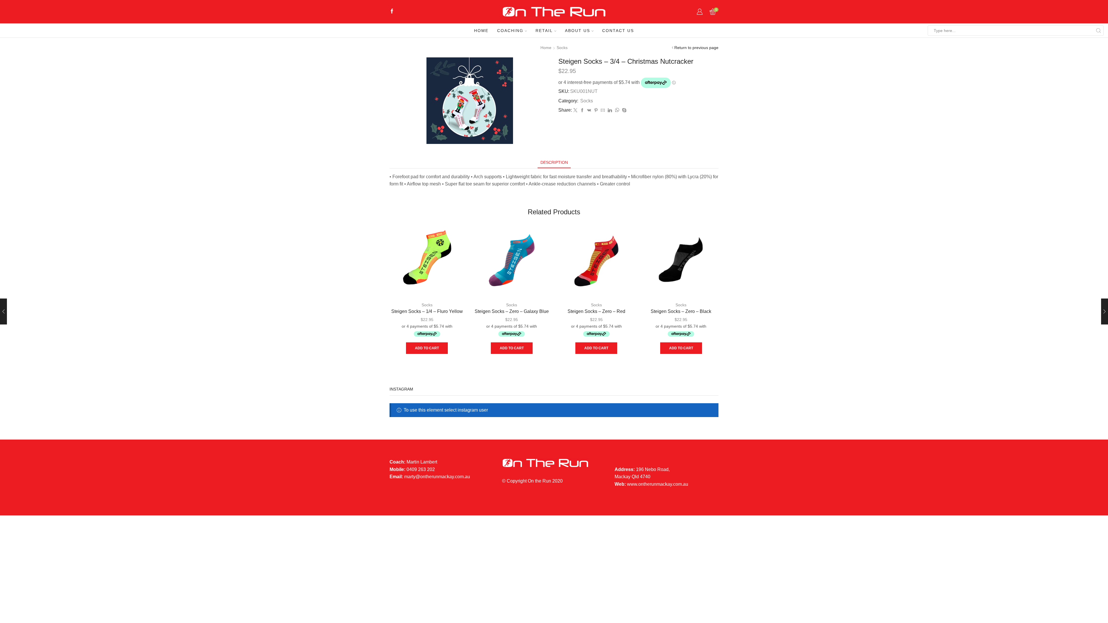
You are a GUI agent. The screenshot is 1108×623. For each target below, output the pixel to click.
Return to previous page (696, 47)
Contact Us (618, 30)
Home (481, 30)
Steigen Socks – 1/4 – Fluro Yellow (427, 311)
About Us (577, 30)
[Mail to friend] (602, 110)
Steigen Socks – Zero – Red (596, 311)
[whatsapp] (617, 110)
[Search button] (1098, 30)
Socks (562, 47)
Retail (544, 30)
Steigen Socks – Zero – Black (681, 311)
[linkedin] (609, 110)
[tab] (554, 162)
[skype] (623, 110)
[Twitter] (575, 110)
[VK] (589, 110)
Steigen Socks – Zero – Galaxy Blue (512, 311)
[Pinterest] (596, 110)
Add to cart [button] (427, 348)
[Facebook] (392, 12)
